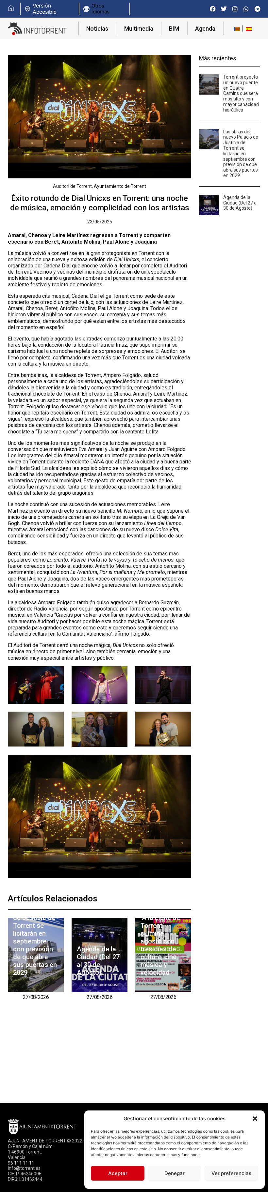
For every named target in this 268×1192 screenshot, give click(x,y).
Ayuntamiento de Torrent (120, 186)
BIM (174, 28)
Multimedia (138, 28)
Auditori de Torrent (72, 186)
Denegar (174, 1173)
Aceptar (117, 1173)
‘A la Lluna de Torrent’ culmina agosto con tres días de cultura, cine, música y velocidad (160, 945)
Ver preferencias (231, 1173)
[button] (255, 1118)
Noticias (97, 28)
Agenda (205, 28)
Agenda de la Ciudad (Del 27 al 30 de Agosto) (98, 960)
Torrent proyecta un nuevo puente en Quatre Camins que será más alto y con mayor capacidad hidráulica (241, 93)
